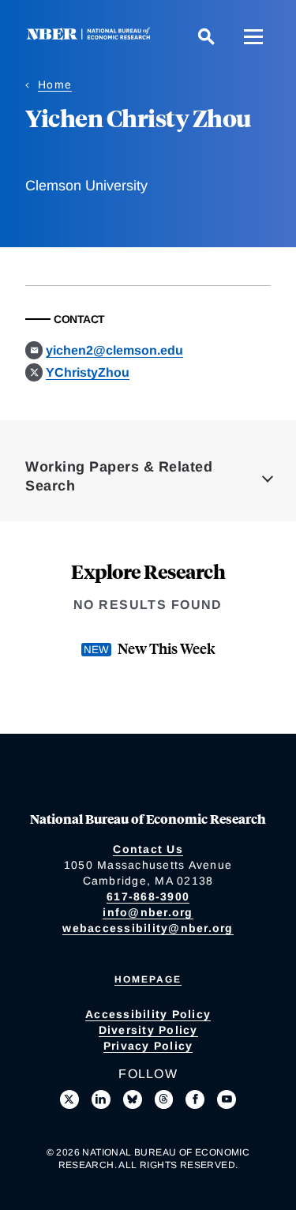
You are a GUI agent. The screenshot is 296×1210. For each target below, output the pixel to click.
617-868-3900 (148, 896)
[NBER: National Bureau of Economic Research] (91, 36)
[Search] (206, 36)
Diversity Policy (148, 1030)
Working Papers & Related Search (118, 476)
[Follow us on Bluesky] (132, 1099)
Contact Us (148, 849)
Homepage (148, 979)
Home (55, 84)
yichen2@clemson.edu (114, 350)
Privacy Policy (148, 1045)
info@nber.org (148, 912)
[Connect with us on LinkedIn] (101, 1099)
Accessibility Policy (148, 1014)
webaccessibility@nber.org (147, 928)
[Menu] (253, 36)
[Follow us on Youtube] (226, 1099)
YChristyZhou (87, 372)
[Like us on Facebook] (194, 1099)
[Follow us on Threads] (164, 1099)
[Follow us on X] (69, 1099)
